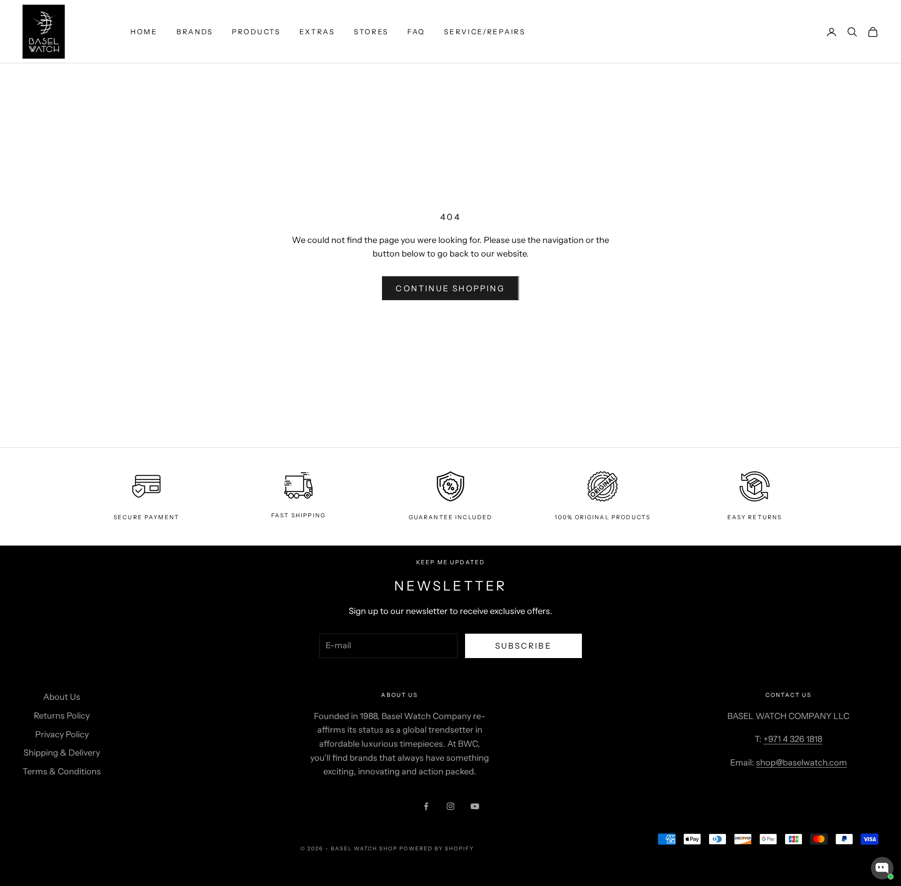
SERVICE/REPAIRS (485, 31)
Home (144, 31)
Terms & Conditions (62, 771)
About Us (61, 697)
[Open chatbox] (882, 868)
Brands (194, 31)
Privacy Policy (62, 734)
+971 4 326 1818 (793, 739)
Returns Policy (62, 716)
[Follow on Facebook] (426, 806)
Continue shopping (450, 288)
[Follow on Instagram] (450, 806)
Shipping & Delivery (61, 753)
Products (256, 31)
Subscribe (523, 646)
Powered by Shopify (436, 848)
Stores (371, 31)
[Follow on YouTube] (475, 806)
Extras (317, 31)
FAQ (416, 31)
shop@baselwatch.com (801, 762)
